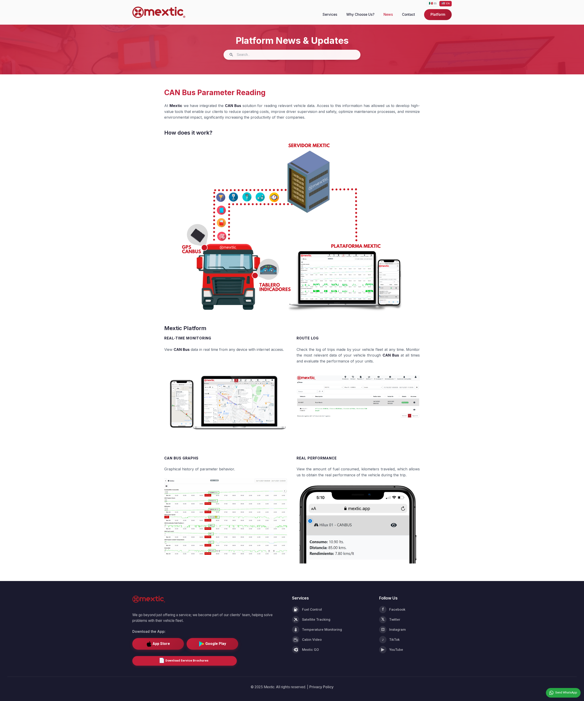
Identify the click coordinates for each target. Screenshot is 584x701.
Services (330, 14)
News (388, 14)
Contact (408, 14)
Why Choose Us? (360, 14)
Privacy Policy (321, 687)
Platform (437, 14)
